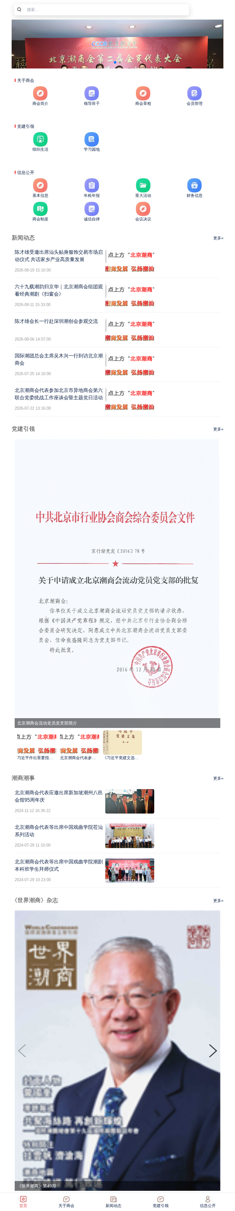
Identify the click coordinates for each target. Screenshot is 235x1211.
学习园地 (92, 149)
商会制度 (40, 219)
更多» (218, 238)
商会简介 (40, 104)
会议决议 (143, 219)
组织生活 (40, 149)
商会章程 (143, 104)
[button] (213, 1051)
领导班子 (92, 104)
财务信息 (195, 196)
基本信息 (40, 196)
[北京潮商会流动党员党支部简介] (117, 583)
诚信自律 (92, 219)
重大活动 (143, 196)
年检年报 (92, 196)
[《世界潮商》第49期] (117, 1050)
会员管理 (195, 104)
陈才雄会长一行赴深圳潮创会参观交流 (56, 321)
